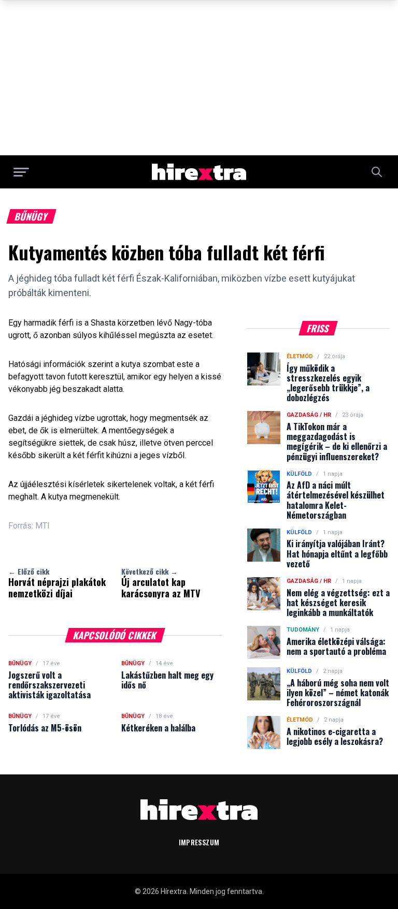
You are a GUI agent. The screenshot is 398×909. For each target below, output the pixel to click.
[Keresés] (377, 172)
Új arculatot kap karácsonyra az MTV (160, 583)
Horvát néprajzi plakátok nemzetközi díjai (57, 583)
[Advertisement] (199, 77)
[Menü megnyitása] (21, 172)
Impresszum (199, 842)
